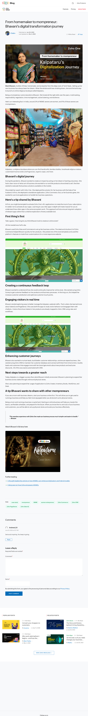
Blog (12, 3)
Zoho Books (69, 620)
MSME (35, 502)
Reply (8, 539)
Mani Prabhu (27, 641)
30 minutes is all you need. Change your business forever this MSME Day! (75, 639)
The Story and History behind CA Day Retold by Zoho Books (75, 624)
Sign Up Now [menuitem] (82, 9)
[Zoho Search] (73, 3)
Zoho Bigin (69, 635)
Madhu (70, 642)
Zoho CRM (75, 502)
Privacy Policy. (65, 589)
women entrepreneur (47, 502)
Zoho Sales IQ (25, 506)
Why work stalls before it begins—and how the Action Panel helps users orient (30, 637)
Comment (8, 556)
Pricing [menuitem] (73, 9)
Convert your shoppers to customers (31, 624)
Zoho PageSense (12, 506)
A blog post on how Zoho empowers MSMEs (23, 485)
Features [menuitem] (65, 9)
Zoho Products (81, 3)
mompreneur (26, 502)
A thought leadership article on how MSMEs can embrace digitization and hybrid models (38, 481)
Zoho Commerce (63, 502)
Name (7, 579)
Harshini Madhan (73, 628)
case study (15, 502)
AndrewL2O (13, 527)
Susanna (26, 628)
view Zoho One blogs (43, 652)
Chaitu (12, 33)
